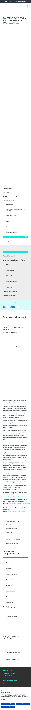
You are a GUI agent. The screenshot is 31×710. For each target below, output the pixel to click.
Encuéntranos (6, 683)
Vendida (25, 236)
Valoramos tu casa (9, 673)
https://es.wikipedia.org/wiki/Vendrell (16, 511)
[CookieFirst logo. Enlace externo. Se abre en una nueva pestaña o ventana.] (1, 690)
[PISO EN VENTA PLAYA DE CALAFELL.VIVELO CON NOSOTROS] (15, 67)
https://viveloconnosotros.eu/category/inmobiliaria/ (15, 496)
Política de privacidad (25, 689)
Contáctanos (8, 675)
